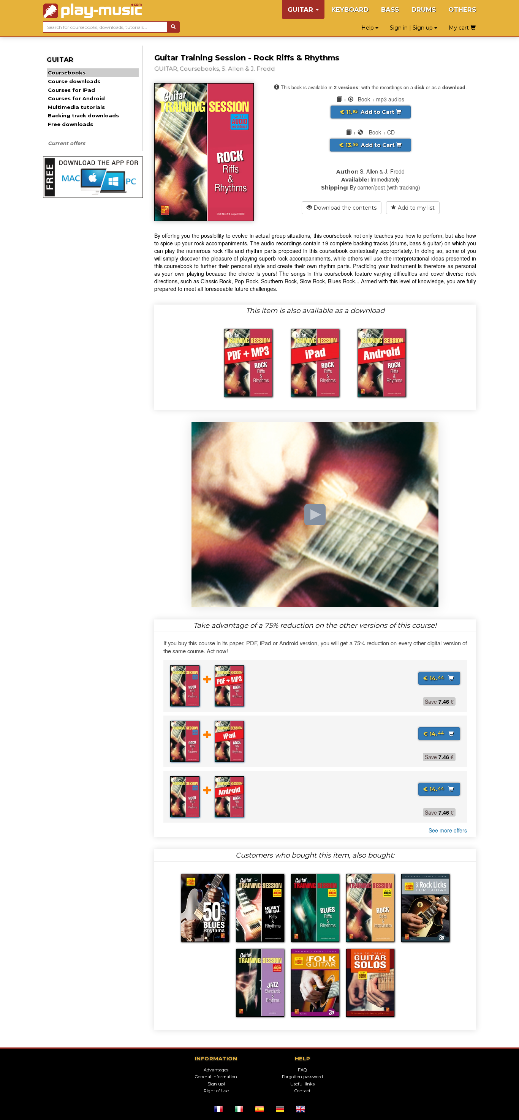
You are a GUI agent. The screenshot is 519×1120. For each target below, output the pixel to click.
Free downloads (70, 124)
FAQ (302, 1070)
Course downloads (74, 81)
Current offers (66, 143)
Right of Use (216, 1090)
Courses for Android (76, 98)
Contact (302, 1090)
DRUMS (423, 9)
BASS (390, 9)
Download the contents (344, 207)
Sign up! (216, 1084)
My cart (459, 27)
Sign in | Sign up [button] (412, 27)
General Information (216, 1076)
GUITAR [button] (301, 9)
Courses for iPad (71, 90)
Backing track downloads (83, 115)
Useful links (302, 1084)
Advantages (216, 1070)
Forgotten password (302, 1076)
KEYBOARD (350, 9)
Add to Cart (368, 112)
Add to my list (415, 207)
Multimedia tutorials (76, 107)
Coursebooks (66, 73)
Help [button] (368, 27)
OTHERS (462, 9)
